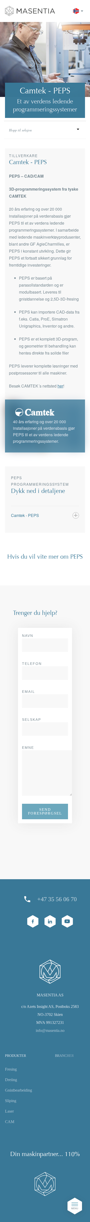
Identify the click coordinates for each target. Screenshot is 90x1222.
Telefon (32, 663)
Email (28, 691)
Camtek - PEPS (25, 515)
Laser (9, 1111)
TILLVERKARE (45, 147)
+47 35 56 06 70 (57, 899)
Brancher (64, 1056)
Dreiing (11, 1080)
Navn (27, 635)
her (60, 386)
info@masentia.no (50, 1030)
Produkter (15, 1056)
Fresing (11, 1069)
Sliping (10, 1101)
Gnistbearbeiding (18, 1090)
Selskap (31, 719)
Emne (28, 747)
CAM (9, 1122)
